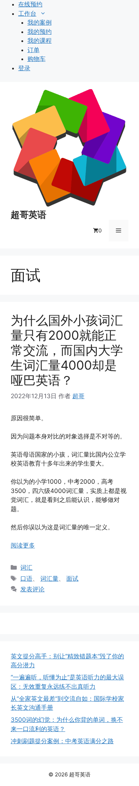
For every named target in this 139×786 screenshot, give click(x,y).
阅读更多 (23, 545)
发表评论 (32, 589)
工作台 (27, 13)
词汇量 (49, 578)
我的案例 (39, 22)
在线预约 (30, 4)
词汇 (26, 567)
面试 (72, 578)
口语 (26, 578)
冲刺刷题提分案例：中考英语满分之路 (62, 741)
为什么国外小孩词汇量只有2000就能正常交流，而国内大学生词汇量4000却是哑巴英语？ (67, 350)
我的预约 (39, 31)
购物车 (36, 58)
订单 (33, 49)
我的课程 (39, 40)
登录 (24, 68)
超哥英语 (28, 214)
